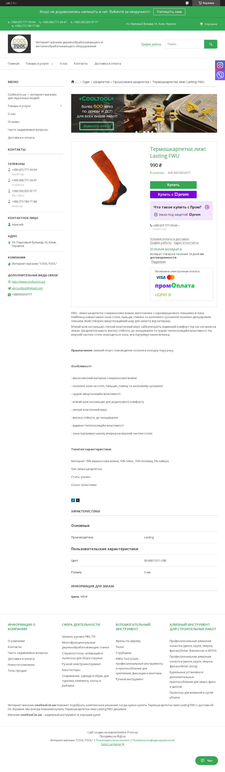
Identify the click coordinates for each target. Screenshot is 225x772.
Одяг (86, 82)
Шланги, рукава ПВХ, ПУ (78, 636)
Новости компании (21, 665)
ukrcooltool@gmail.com (27, 288)
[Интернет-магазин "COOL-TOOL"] (19, 52)
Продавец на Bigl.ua (112, 736)
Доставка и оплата (107, 63)
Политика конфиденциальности (153, 740)
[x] (78, 501)
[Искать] (210, 44)
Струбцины (124, 653)
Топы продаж (17, 671)
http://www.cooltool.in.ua (28, 281)
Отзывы (13, 122)
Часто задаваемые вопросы (28, 130)
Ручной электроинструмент (81, 664)
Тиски (120, 647)
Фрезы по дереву (128, 641)
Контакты (81, 63)
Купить (173, 185)
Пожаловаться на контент (113, 740)
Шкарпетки (101, 82)
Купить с (165, 194)
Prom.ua (132, 732)
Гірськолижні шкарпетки (131, 82)
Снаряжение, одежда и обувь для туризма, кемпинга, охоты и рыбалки (85, 680)
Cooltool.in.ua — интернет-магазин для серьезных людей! (32, 96)
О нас (63, 63)
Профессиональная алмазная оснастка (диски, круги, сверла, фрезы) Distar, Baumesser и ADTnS (193, 646)
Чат (210, 760)
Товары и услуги (37, 63)
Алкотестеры (71, 670)
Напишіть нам (169, 11)
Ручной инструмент (129, 679)
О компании (16, 641)
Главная (13, 63)
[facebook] (73, 501)
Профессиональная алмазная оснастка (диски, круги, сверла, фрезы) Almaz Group (191, 661)
